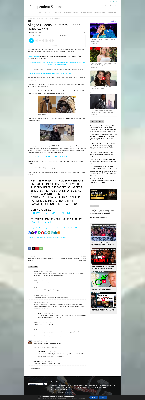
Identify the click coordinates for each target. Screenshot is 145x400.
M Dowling (31, 32)
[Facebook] (107, 1)
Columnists (111, 12)
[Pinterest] (110, 1)
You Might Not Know (71, 12)
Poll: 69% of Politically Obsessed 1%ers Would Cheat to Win (73, 259)
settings (82, 398)
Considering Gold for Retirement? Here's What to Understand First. (50, 73)
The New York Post (33, 56)
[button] (115, 6)
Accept (93, 397)
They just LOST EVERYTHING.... (101, 289)
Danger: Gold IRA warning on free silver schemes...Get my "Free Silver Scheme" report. (58, 228)
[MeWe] (55, 232)
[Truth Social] (35, 232)
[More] (58, 232)
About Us (47, 12)
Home (40, 12)
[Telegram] (45, 232)
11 (85, 32)
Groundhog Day (99, 12)
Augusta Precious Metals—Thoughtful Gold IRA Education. (48, 237)
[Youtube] (116, 1)
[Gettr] (42, 232)
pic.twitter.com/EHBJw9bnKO (52, 213)
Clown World (57, 12)
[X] (113, 1)
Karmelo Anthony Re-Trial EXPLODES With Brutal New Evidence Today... (103, 267)
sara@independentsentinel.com (66, 393)
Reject (103, 397)
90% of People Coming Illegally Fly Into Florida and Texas (40, 259)
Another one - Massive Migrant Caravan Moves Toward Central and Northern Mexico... (102, 244)
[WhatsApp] (41, 248)
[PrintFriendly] (52, 232)
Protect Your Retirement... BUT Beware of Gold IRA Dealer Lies (49, 157)
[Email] (48, 232)
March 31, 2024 (41, 222)
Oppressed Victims (86, 12)
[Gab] (39, 232)
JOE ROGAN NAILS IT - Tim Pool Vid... (102, 310)
